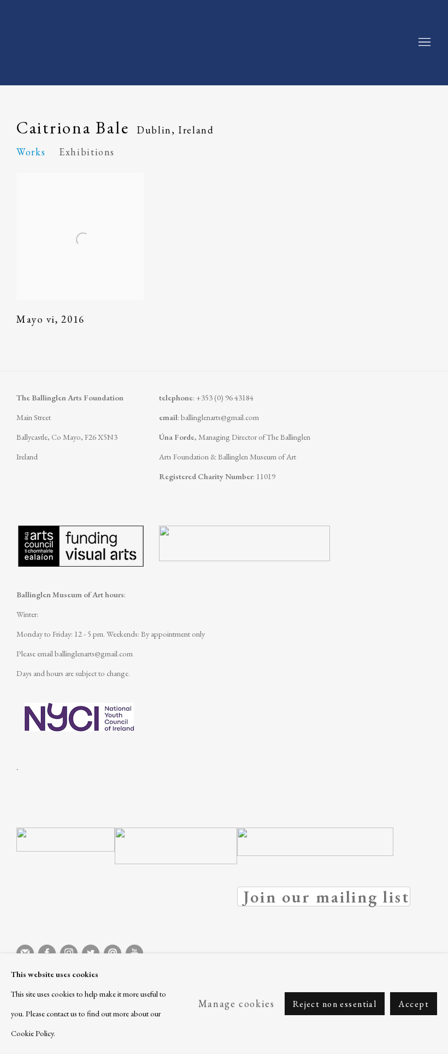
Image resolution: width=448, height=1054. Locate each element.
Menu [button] (423, 42)
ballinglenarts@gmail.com (220, 417)
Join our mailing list (324, 896)
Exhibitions (87, 151)
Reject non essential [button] (335, 1004)
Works (30, 151)
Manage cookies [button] (236, 1003)
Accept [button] (413, 1004)
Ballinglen (103, 42)
